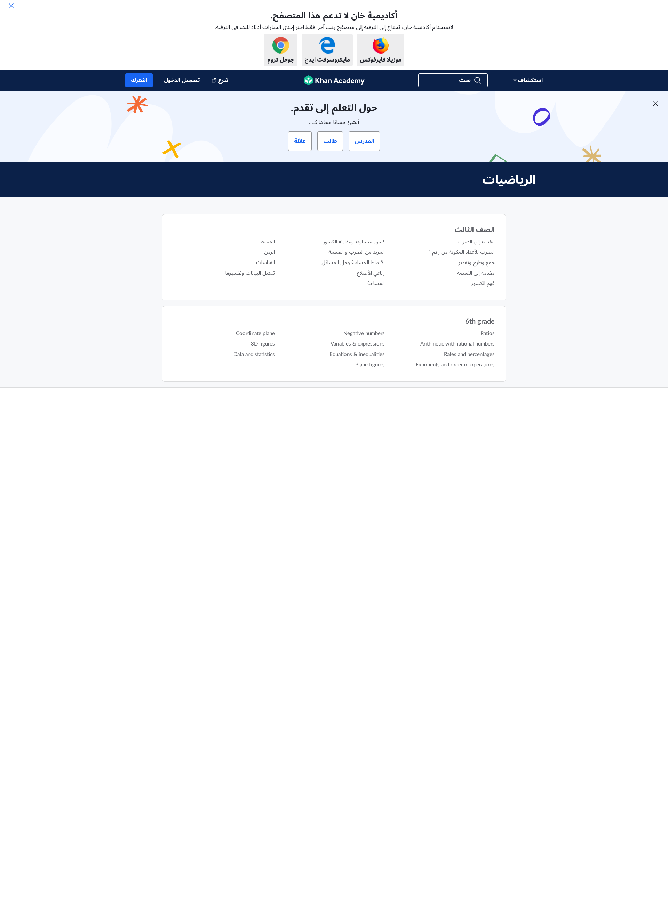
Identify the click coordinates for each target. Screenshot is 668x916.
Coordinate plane (255, 333)
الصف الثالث (474, 229)
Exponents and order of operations (455, 364)
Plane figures (370, 364)
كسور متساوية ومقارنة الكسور (354, 241)
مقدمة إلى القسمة (476, 273)
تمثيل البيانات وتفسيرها (250, 273)
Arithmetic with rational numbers (457, 344)
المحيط (267, 241)
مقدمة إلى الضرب (476, 241)
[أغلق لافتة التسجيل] (655, 104)
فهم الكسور (483, 283)
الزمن (269, 252)
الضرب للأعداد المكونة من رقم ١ (462, 252)
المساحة (376, 283)
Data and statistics (254, 354)
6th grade (480, 321)
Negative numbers (364, 333)
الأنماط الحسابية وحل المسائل (353, 262)
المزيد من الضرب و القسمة (356, 252)
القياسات (265, 262)
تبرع (223, 80)
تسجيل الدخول (182, 80)
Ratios (487, 333)
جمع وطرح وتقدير (477, 262)
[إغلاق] (11, 5)
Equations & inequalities (357, 354)
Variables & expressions (358, 344)
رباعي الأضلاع (371, 273)
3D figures (263, 344)
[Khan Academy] (334, 80)
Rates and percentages (469, 354)
